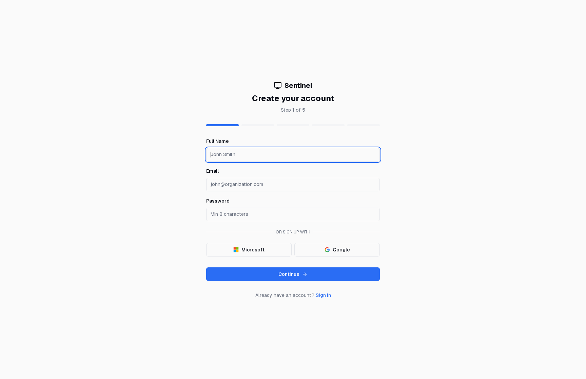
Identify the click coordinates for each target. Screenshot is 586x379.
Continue (288, 274)
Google (341, 249)
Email (212, 171)
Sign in (323, 295)
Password (218, 201)
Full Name (217, 141)
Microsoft (253, 249)
